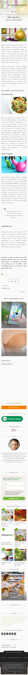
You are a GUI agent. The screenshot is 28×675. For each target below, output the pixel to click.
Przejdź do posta (14, 326)
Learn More (10, 672)
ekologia (15, 617)
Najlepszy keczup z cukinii (6, 563)
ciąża (10, 617)
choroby (4, 617)
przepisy (16, 620)
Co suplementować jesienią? (19, 523)
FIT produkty (23, 617)
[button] (6, 10)
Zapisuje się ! (14, 498)
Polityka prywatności (14, 657)
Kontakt (3, 657)
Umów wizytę (15, 407)
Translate (14, 647)
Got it (19, 672)
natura (9, 620)
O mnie (25, 657)
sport (5, 274)
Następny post (5, 288)
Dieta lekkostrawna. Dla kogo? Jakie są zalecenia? (19, 564)
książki (4, 620)
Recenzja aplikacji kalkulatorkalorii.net (7, 543)
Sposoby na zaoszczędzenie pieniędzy (14, 596)
